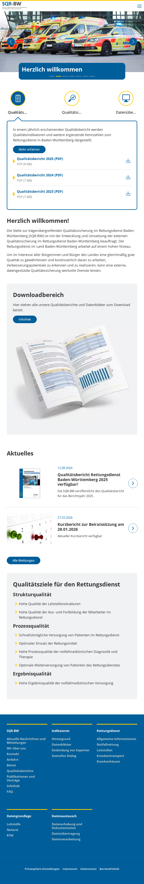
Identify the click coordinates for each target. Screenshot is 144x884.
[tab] (18, 106)
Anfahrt (13, 760)
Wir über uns (16, 748)
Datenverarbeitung (66, 839)
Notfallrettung (108, 744)
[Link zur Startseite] (17, 5)
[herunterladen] (120, 161)
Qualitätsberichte (20, 771)
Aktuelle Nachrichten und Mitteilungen (26, 741)
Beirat (11, 765)
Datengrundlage (19, 816)
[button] (52, 76)
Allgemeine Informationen (116, 739)
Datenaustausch (64, 816)
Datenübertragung (66, 833)
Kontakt (13, 754)
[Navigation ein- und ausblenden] (139, 6)
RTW (10, 835)
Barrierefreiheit (109, 869)
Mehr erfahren (29, 149)
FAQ (10, 792)
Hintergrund (61, 739)
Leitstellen (104, 750)
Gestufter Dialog (64, 756)
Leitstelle (13, 824)
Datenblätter (61, 744)
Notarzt (12, 830)
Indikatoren (61, 731)
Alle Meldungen (23, 560)
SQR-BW (13, 731)
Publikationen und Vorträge (21, 778)
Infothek (25, 319)
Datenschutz (88, 869)
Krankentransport (110, 756)
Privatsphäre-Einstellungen (42, 869)
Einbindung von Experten (70, 750)
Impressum (70, 869)
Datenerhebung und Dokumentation (67, 826)
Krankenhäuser (108, 761)
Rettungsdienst (108, 731)
